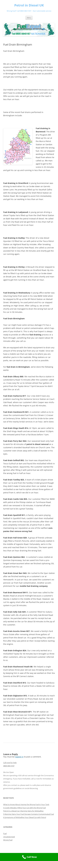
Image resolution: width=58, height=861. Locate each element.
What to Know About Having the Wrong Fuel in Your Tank (26, 804)
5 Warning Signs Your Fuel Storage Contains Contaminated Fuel (28, 814)
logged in (19, 756)
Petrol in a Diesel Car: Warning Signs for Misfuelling (23, 811)
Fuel (5, 833)
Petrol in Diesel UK (29, 5)
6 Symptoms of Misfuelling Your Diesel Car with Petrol (24, 817)
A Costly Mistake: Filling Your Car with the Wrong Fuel (24, 807)
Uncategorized (9, 836)
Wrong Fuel (7, 840)
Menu (29, 18)
